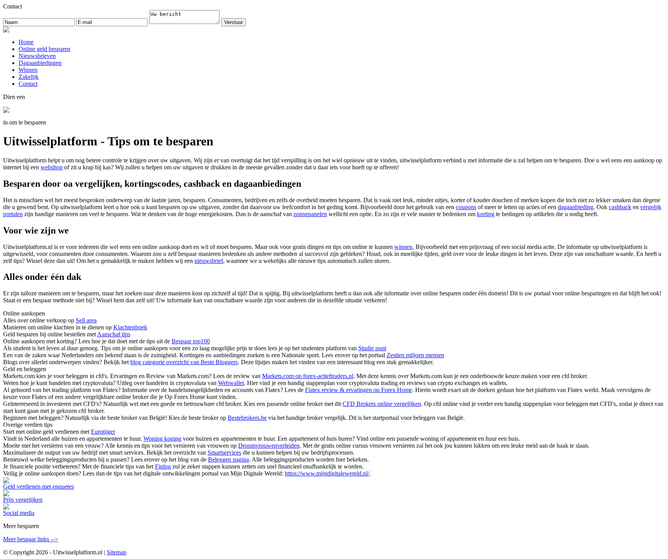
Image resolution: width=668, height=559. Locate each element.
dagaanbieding (575, 207)
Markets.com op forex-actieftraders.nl (307, 376)
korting (485, 214)
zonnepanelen (310, 214)
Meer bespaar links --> (30, 539)
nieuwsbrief (208, 260)
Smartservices (224, 452)
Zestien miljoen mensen (415, 355)
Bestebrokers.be (247, 417)
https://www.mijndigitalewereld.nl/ (327, 473)
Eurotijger (103, 431)
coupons (466, 207)
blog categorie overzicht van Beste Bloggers (184, 362)
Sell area (86, 320)
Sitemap (116, 552)
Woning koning (162, 438)
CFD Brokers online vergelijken (382, 404)
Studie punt (372, 348)
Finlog (163, 466)
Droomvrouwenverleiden (269, 445)
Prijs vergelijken (23, 499)
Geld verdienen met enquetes (38, 486)
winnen (403, 247)
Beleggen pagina (228, 459)
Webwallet (231, 383)
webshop (52, 167)
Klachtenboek (130, 327)
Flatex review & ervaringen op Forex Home (358, 390)
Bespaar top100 (191, 341)
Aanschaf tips (113, 334)
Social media (18, 513)
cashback (620, 207)
